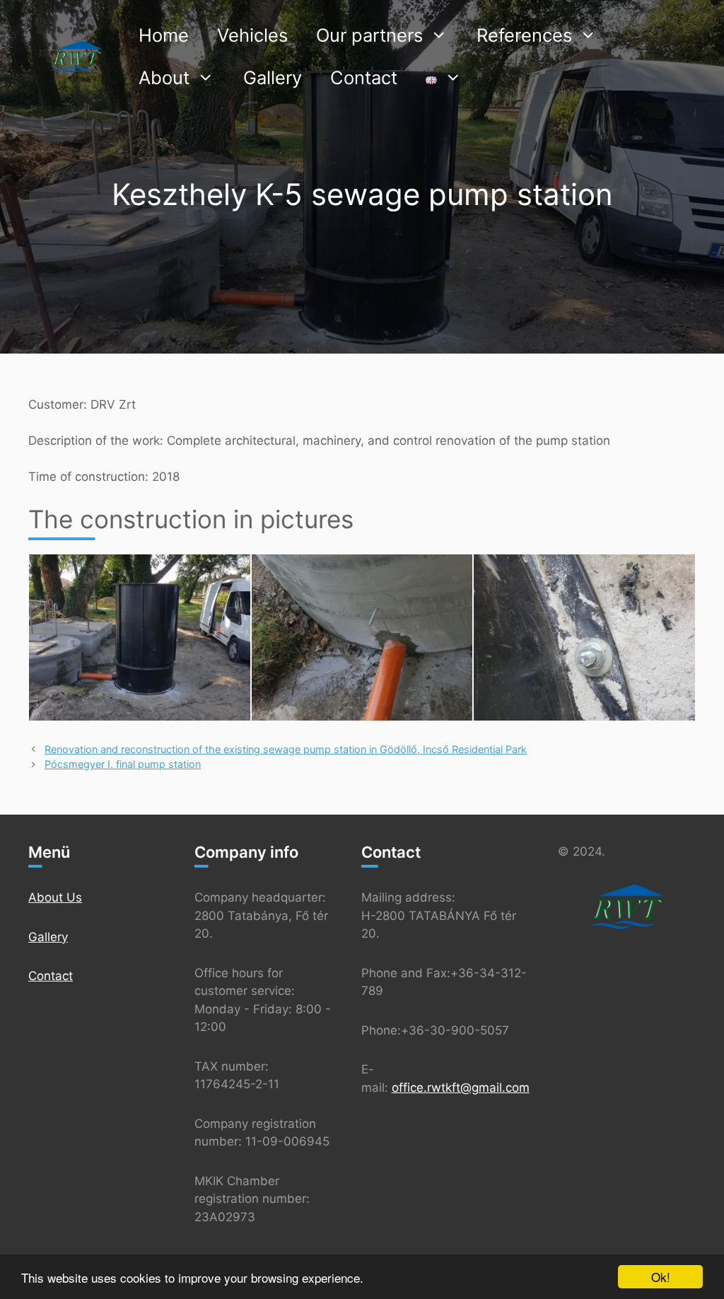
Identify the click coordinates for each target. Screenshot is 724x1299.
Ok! (660, 1277)
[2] (362, 637)
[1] (139, 637)
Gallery (272, 77)
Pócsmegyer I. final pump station (123, 764)
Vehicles (252, 35)
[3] (584, 637)
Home (164, 35)
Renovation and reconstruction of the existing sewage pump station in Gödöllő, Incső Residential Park (286, 749)
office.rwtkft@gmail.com (461, 1087)
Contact (363, 77)
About (164, 77)
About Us (55, 897)
